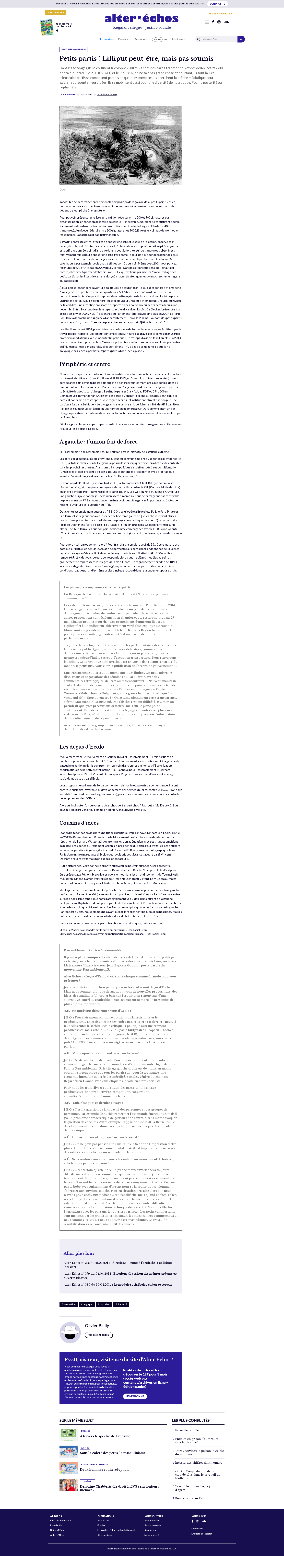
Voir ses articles (98, 1335)
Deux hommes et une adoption (104, 1469)
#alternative (68, 1304)
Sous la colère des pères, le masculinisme (113, 1453)
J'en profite (217, 3)
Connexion (197, 1528)
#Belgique (86, 1304)
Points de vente (152, 1525)
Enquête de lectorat (201, 1533)
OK (240, 39)
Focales (101, 1525)
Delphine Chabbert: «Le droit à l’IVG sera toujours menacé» (119, 1488)
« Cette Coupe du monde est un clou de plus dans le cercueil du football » (198, 1475)
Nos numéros (106, 39)
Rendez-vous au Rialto (191, 1498)
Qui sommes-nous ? (60, 1520)
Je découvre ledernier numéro (64, 25)
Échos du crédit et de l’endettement (116, 1530)
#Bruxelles (104, 1304)
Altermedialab (104, 1535)
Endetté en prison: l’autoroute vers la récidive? (196, 1440)
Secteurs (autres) (73, 49)
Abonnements (151, 1520)
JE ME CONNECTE (220, 13)
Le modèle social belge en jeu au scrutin (143, 1284)
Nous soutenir (152, 1535)
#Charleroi (121, 1304)
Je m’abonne (135, 1396)
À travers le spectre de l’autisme (105, 1436)
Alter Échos (103, 1520)
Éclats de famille (187, 1430)
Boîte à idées (57, 1530)
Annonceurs (150, 1530)
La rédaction (56, 1525)
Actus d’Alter (57, 1535)
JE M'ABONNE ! (55, 12)
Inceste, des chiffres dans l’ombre (198, 1462)
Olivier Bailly (67, 94)
